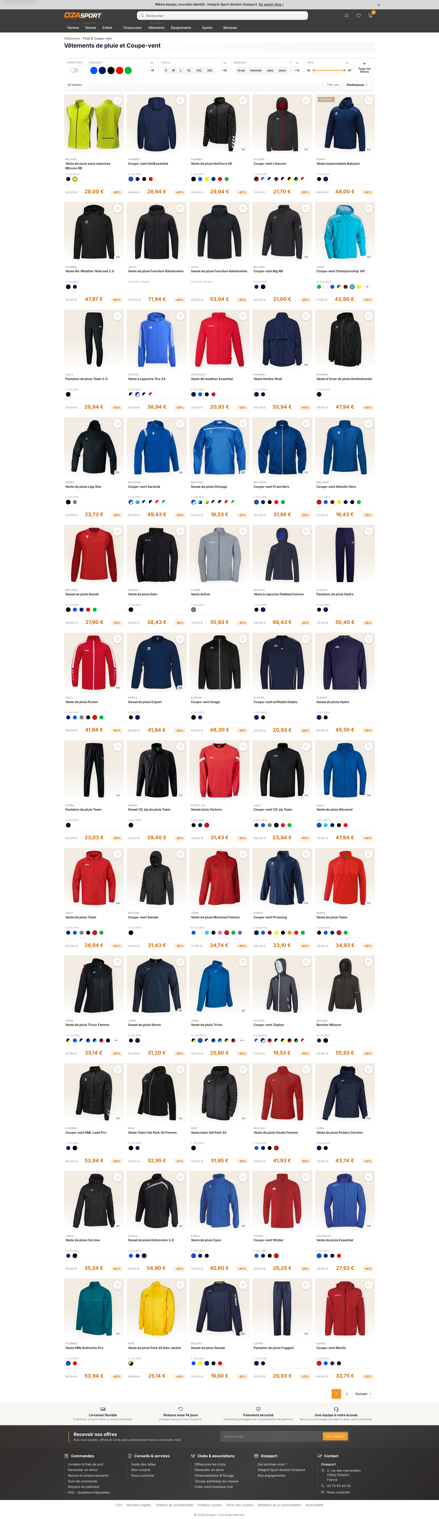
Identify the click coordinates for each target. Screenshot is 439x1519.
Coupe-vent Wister (269, 1240)
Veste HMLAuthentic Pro (84, 1348)
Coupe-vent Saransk (144, 486)
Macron (134, 482)
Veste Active (200, 594)
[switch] (74, 70)
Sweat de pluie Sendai (208, 1348)
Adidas (133, 374)
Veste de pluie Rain (142, 594)
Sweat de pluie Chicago (209, 486)
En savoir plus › (271, 4)
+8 (152, 70)
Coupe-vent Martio (331, 1348)
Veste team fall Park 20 (208, 1132)
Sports (207, 28)
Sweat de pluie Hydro (332, 702)
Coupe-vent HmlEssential (148, 163)
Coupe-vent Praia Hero (271, 486)
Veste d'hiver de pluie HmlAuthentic (344, 379)
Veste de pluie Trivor (207, 1025)
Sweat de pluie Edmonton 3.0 (151, 1240)
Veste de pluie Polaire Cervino (339, 1132)
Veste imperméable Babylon (338, 163)
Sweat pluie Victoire (206, 809)
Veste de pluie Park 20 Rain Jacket (154, 1348)
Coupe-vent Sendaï (143, 917)
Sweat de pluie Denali (82, 594)
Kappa (258, 1236)
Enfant (107, 28)
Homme (73, 28)
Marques (230, 28)
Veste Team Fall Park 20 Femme (152, 1132)
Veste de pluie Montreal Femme (215, 917)
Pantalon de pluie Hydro (335, 594)
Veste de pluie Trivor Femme (87, 1025)
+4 (115, 1040)
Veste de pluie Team (80, 917)
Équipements (181, 28)
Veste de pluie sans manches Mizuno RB (87, 166)
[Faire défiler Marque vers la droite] (290, 63)
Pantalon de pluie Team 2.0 (86, 379)
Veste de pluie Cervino (82, 1240)
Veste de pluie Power (81, 702)
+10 (224, 70)
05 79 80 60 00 (339, 1486)
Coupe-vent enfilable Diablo (275, 702)
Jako (132, 267)
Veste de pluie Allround (334, 809)
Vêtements (156, 28)
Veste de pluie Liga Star (83, 486)
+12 (297, 70)
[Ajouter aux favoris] (117, 101)
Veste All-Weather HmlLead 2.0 (89, 271)
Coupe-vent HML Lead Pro (85, 1132)
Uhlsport (198, 374)
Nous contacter (338, 1492)
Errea (321, 159)
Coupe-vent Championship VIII (340, 271)
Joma (320, 267)
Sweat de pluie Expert (145, 702)
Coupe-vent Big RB (268, 271)
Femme (90, 28)
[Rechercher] (142, 15)
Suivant (361, 1394)
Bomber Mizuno (328, 1025)
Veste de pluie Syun (206, 1240)
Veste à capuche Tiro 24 (146, 379)
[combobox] (222, 15)
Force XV (198, 805)
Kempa (133, 590)
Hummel (134, 159)
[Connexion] (346, 15)
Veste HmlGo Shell (268, 379)
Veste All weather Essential (212, 379)
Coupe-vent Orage (205, 702)
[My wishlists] (358, 15)
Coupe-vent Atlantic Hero (336, 486)
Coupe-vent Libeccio (270, 163)
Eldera (259, 159)
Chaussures (132, 28)
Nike (131, 1128)
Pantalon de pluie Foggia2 (274, 1348)
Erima (69, 482)
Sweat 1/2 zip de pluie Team (149, 809)
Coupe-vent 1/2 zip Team (273, 809)
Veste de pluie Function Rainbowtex (156, 271)
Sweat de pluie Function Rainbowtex (219, 271)
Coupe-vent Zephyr (269, 1025)
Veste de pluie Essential (334, 1240)
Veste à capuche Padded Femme (279, 594)
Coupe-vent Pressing (270, 917)
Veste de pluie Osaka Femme (276, 1132)
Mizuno (71, 159)
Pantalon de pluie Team (83, 809)
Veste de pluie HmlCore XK (211, 163)
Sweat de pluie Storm (144, 1025)
